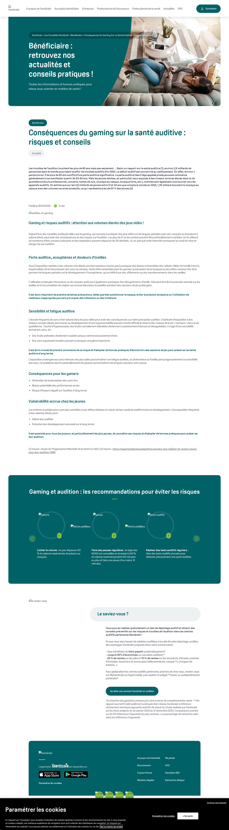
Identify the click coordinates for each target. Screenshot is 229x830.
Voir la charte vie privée (111, 826)
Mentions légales (145, 780)
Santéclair (37, 35)
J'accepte (188, 815)
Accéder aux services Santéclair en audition (132, 691)
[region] (114, 814)
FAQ (180, 8)
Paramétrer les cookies (50, 783)
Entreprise (88, 8)
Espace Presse (144, 772)
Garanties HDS (172, 772)
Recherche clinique (174, 780)
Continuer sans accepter (216, 803)
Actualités (169, 8)
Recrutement (144, 765)
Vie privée (170, 757)
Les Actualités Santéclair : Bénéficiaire (63, 35)
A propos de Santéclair (148, 757)
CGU (167, 765)
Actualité (36, 153)
